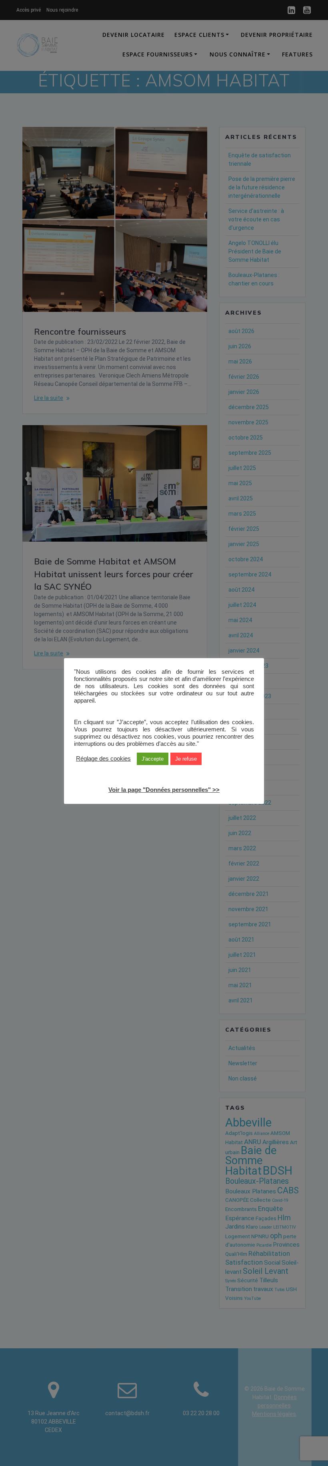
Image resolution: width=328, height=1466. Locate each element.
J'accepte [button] (153, 759)
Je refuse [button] (186, 759)
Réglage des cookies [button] (103, 758)
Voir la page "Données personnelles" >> (164, 789)
